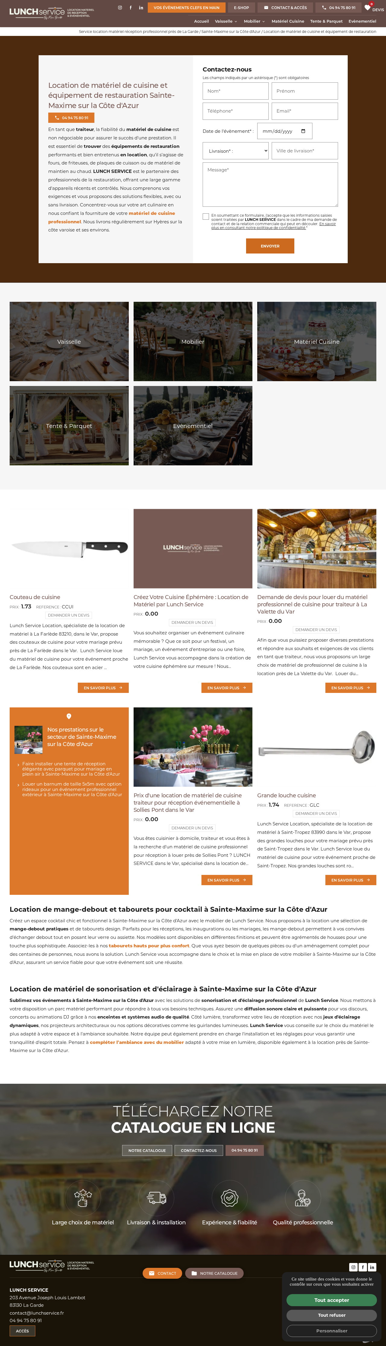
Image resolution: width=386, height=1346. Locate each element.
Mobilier (252, 21)
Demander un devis (68, 615)
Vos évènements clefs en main (187, 7)
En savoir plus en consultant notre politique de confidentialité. (273, 225)
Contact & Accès (289, 7)
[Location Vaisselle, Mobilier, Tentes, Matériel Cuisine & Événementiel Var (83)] (52, 13)
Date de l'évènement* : (228, 131)
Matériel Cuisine (288, 21)
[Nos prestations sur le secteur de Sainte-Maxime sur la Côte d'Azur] (28, 740)
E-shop (241, 7)
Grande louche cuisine (286, 795)
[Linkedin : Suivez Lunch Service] (141, 7)
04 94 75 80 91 (342, 7)
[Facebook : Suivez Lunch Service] (130, 7)
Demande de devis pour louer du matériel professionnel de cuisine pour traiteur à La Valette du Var (312, 604)
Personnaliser (331, 1331)
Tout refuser (332, 1315)
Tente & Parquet (326, 21)
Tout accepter (332, 1300)
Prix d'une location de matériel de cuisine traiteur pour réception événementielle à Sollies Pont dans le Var (188, 802)
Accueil (201, 21)
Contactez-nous (199, 1150)
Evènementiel (362, 21)
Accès (22, 1330)
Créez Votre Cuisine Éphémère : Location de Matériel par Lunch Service (191, 600)
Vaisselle (224, 21)
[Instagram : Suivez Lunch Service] (120, 7)
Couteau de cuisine (35, 597)
